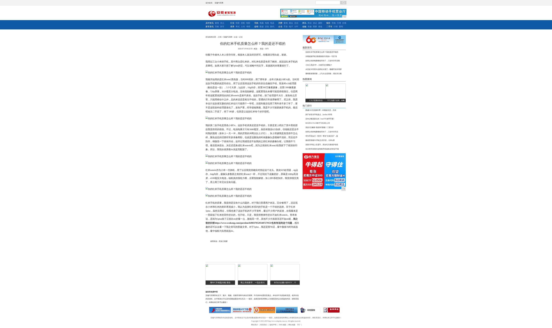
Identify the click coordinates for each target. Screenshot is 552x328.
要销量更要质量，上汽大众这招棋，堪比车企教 (323, 74)
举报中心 (287, 310)
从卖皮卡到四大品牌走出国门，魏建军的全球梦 (323, 69)
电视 (267, 23)
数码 (272, 27)
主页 (220, 37)
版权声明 (273, 325)
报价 (328, 23)
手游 (286, 27)
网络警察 (309, 310)
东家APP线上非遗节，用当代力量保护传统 (321, 145)
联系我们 (263, 325)
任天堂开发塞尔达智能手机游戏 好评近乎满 (322, 149)
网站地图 (291, 325)
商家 (315, 27)
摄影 (320, 23)
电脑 (262, 23)
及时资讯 (210, 23)
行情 (339, 23)
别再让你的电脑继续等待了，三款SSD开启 (321, 132)
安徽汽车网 (219, 3)
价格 (344, 23)
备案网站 (331, 310)
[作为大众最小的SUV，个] (285, 280)
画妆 (320, 27)
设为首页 (209, 3)
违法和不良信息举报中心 (220, 310)
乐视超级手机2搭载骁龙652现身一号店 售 (321, 56)
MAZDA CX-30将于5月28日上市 (317, 123)
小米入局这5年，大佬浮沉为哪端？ (318, 65)
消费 (280, 23)
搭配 (243, 23)
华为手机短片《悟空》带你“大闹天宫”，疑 (321, 136)
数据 (262, 27)
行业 (232, 23)
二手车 (329, 27)
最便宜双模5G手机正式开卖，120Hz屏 (320, 140)
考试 (238, 27)
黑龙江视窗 (223, 241)
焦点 (222, 23)
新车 (222, 27)
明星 (238, 23)
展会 (291, 23)
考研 (248, 27)
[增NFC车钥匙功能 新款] (220, 280)
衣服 (310, 27)
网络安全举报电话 (242, 310)
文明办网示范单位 (264, 310)
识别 (267, 27)
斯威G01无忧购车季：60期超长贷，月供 (320, 110)
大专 (243, 27)
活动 (296, 23)
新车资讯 (210, 27)
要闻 (217, 23)
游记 (315, 23)
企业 (280, 27)
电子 (291, 27)
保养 (232, 27)
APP (296, 27)
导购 (217, 27)
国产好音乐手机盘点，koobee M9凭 (318, 114)
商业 (310, 23)
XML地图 (282, 325)
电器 (272, 23)
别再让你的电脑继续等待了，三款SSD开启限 (322, 61)
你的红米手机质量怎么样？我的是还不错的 (321, 52)
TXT (298, 325)
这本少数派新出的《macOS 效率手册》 (320, 119)
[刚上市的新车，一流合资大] (252, 280)
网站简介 (254, 325)
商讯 (304, 23)
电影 (248, 23)
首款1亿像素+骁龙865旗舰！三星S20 (319, 127)
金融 (304, 27)
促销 (256, 27)
